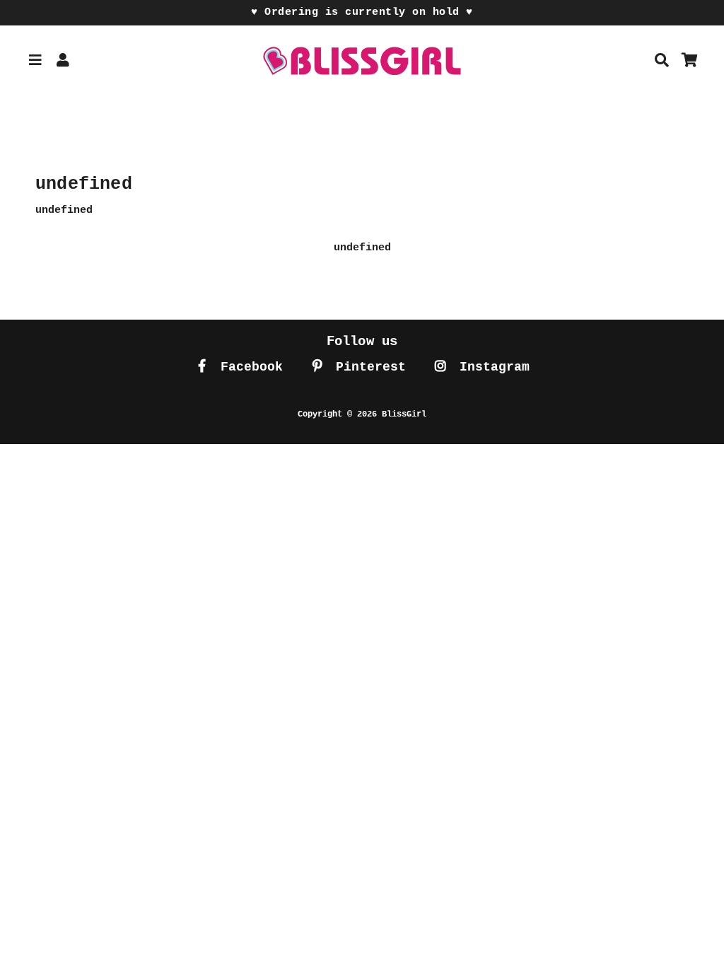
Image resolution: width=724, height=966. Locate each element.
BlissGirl (404, 414)
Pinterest (367, 367)
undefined (362, 248)
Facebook (248, 367)
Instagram (491, 367)
